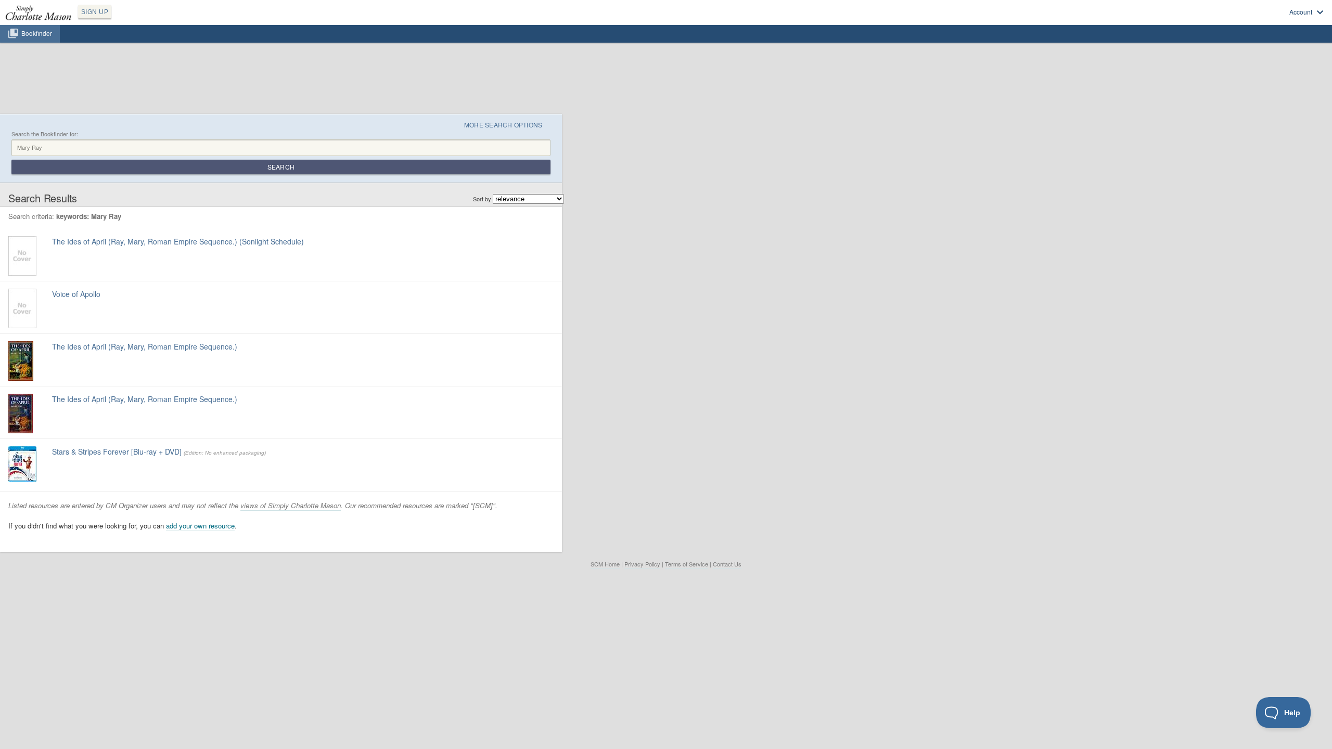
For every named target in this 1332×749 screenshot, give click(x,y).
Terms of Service (686, 564)
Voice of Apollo (76, 294)
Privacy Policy (642, 564)
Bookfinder (36, 33)
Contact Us (727, 564)
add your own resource (200, 526)
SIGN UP (94, 12)
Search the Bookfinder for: (44, 134)
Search (280, 166)
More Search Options (503, 124)
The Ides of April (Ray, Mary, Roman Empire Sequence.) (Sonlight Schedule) (178, 241)
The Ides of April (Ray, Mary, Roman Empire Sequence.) (144, 346)
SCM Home (605, 564)
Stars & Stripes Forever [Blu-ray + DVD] (117, 451)
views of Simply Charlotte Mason (290, 505)
